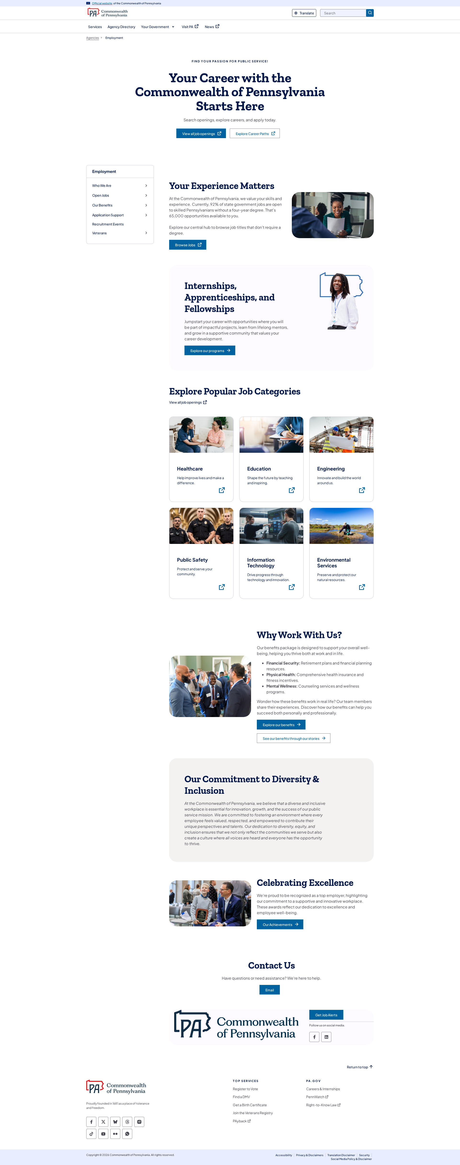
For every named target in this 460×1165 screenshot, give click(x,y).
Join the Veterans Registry (253, 1113)
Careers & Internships (323, 1089)
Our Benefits (102, 205)
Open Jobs (100, 195)
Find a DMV (241, 1097)
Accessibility (284, 1155)
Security (364, 1155)
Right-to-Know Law (321, 1105)
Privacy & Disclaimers (309, 1155)
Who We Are (101, 185)
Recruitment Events (108, 224)
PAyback (240, 1121)
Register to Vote (245, 1089)
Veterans (99, 233)
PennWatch (315, 1097)
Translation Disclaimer (341, 1155)
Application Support (108, 215)
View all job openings (188, 402)
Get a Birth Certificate (250, 1105)
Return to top (357, 1067)
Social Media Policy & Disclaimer (351, 1158)
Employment (104, 171)
